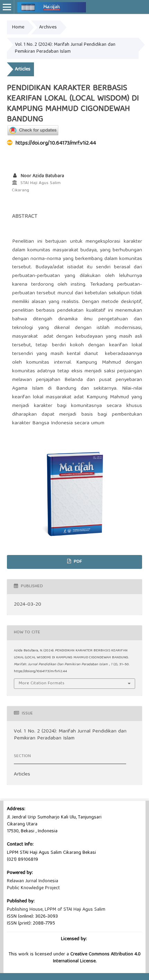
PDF (77, 562)
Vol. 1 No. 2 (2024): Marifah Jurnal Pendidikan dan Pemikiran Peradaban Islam (65, 48)
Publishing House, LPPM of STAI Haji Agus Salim (56, 909)
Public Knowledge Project (33, 888)
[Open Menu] (7, 7)
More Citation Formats (41, 683)
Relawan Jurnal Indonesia (32, 881)
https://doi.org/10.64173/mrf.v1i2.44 (56, 143)
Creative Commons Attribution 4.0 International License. (97, 957)
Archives (48, 27)
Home (18, 27)
